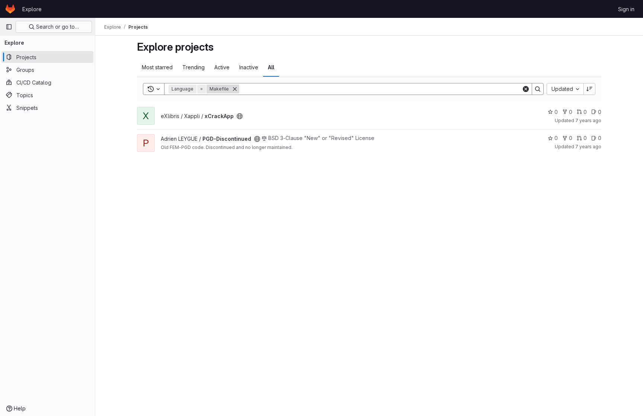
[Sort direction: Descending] (589, 89)
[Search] (538, 89)
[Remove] (234, 89)
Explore (32, 9)
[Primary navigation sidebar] (9, 27)
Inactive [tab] (248, 67)
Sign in (626, 9)
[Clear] (525, 89)
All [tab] (271, 67)
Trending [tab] (193, 67)
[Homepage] (10, 9)
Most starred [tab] (157, 67)
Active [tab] (222, 67)
